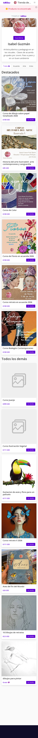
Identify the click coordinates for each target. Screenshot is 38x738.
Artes (31, 66)
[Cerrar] (36, 7)
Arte (24, 66)
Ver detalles (30, 119)
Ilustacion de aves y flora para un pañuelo (18, 493)
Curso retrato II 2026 (12, 540)
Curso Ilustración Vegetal (15, 446)
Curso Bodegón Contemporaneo (18, 348)
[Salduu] (6, 2)
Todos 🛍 (6, 66)
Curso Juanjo (9, 400)
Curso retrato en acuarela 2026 (17, 302)
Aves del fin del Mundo (13, 586)
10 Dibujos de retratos (13, 632)
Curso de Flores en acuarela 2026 (18, 256)
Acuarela (16, 66)
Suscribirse (19, 38)
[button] (34, 2)
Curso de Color (10, 210)
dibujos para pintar (12, 678)
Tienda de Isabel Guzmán (23, 2)
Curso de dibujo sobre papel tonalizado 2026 (16, 114)
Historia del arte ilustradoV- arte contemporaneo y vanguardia (18, 162)
